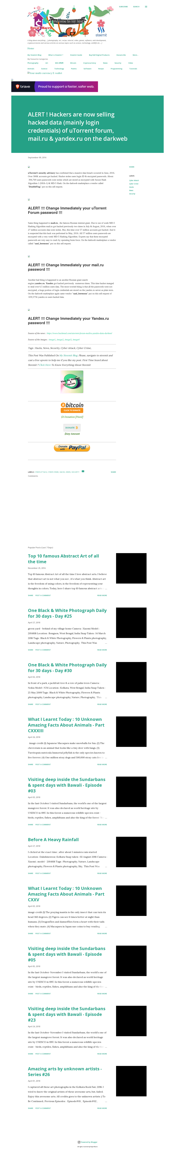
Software (87, 69)
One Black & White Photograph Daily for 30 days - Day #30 (67, 667)
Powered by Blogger (88, 1142)
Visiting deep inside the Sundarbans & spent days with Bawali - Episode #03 (66, 785)
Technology (59, 69)
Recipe (101, 69)
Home (31, 48)
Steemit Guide (76, 55)
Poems (74, 69)
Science (44, 69)
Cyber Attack (134, 180)
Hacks (131, 187)
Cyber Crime (133, 184)
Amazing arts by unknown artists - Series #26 (65, 1071)
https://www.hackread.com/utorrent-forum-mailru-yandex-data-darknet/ (79, 333)
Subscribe (123, 6)
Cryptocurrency (89, 63)
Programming (116, 69)
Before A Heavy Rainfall (53, 839)
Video (130, 63)
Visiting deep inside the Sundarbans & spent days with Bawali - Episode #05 (66, 954)
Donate (70, 427)
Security (118, 63)
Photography (33, 63)
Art (46, 63)
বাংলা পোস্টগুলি (59, 63)
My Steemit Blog (34, 55)
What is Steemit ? (55, 55)
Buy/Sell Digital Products (99, 55)
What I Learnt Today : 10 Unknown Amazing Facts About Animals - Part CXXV (66, 894)
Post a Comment (43, 595)
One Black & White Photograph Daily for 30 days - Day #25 (67, 613)
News (105, 63)
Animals (31, 69)
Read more (102, 595)
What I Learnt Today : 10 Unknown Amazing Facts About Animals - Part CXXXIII (66, 725)
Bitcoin (73, 63)
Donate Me (121, 55)
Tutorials (133, 69)
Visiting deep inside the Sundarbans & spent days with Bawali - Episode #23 (66, 1014)
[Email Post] (83, 472)
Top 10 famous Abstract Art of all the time (63, 559)
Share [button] (131, 167)
